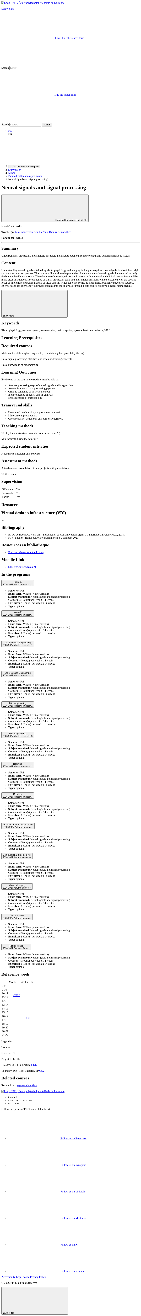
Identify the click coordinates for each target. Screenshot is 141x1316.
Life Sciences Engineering (17, 643)
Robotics (17, 765)
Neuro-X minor (17, 916)
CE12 (16, 995)
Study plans (7, 8)
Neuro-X (17, 583)
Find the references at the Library (26, 552)
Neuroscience (16, 947)
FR (10, 130)
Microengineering (17, 704)
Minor (11, 172)
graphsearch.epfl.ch (26, 1085)
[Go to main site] (34, 163)
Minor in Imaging (17, 886)
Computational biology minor (17, 856)
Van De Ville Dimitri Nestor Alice (52, 232)
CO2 (27, 1018)
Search (5, 67)
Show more (9, 315)
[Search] (27, 121)
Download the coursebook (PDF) (70, 220)
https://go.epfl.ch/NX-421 (22, 566)
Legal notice (22, 1277)
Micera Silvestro (24, 232)
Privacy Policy (38, 1277)
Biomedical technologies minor (25, 176)
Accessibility (8, 1277)
